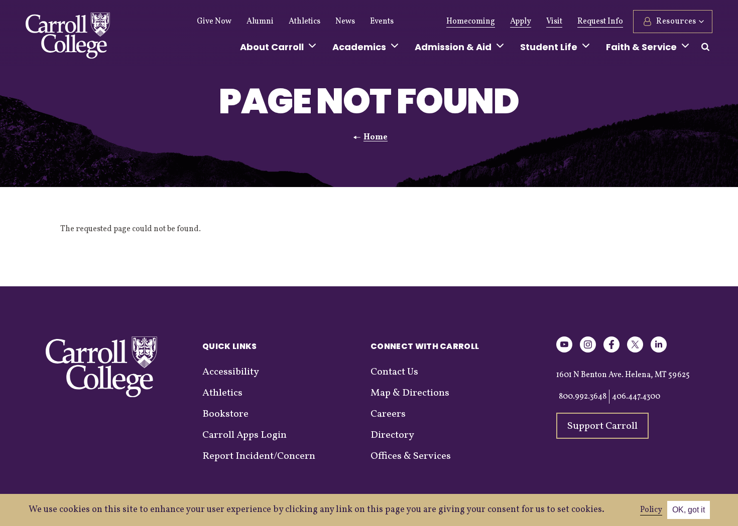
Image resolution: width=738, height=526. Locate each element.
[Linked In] (659, 351)
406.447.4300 (636, 396)
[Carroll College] (68, 38)
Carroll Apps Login (244, 435)
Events (382, 21)
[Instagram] (588, 351)
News (345, 21)
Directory (392, 435)
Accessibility (230, 372)
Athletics (304, 21)
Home (375, 137)
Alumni (260, 21)
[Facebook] (611, 351)
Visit (554, 21)
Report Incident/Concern (258, 456)
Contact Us (394, 372)
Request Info (600, 21)
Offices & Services (411, 456)
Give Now (214, 21)
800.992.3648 (582, 396)
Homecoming (470, 21)
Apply (520, 21)
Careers (388, 414)
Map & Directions (410, 393)
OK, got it (688, 509)
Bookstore (225, 414)
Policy (651, 510)
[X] (635, 351)
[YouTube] (564, 351)
